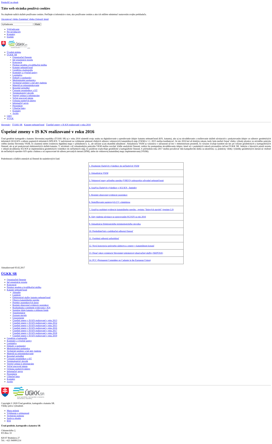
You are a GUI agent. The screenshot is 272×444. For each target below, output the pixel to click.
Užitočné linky (19, 108)
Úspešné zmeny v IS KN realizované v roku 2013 (34, 320)
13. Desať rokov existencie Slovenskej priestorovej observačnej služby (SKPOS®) (126, 253)
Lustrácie (16, 295)
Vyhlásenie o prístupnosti (18, 413)
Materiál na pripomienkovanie (25, 85)
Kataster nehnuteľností (22, 67)
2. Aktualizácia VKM (98, 173)
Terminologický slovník (23, 93)
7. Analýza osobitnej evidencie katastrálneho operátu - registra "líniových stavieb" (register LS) (131, 209)
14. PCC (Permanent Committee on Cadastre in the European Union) (120, 260)
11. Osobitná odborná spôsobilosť (104, 238)
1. (90, 166)
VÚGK (10, 118)
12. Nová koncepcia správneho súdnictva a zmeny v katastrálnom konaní (121, 246)
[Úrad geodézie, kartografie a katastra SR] (14, 47)
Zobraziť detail (42, 19)
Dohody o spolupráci (21, 77)
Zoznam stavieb (19, 315)
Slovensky (5, 124)
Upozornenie (18, 318)
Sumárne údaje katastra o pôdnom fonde (30, 310)
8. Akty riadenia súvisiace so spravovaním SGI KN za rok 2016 (117, 217)
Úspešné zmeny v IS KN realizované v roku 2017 (34, 330)
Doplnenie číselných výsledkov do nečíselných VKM (115, 166)
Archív (15, 113)
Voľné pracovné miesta (22, 98)
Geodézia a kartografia (22, 70)
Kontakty (11, 34)
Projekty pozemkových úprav (25, 302)
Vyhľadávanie (13, 29)
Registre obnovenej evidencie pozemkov (30, 305)
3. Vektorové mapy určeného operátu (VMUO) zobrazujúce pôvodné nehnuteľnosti (126, 180)
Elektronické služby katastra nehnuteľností (31, 297)
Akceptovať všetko (10, 19)
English (10, 37)
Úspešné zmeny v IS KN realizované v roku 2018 (34, 333)
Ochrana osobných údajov (24, 100)
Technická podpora (15, 416)
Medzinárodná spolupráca (24, 80)
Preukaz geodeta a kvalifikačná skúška (29, 65)
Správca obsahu (14, 418)
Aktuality (16, 292)
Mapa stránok (13, 410)
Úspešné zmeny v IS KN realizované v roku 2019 (34, 336)
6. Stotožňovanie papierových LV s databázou (109, 202)
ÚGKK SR (12, 55)
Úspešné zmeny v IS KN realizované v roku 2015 (34, 325)
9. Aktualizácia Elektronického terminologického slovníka (115, 224)
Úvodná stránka (14, 52)
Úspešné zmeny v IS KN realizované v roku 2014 (34, 323)
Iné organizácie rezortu (22, 60)
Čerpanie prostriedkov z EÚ (25, 90)
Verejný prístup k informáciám (26, 95)
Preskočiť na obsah (9, 2)
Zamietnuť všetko (27, 19)
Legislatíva (17, 75)
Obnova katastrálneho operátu (25, 300)
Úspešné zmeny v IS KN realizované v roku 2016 (68, 124)
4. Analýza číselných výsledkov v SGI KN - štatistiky (113, 188)
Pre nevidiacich (14, 32)
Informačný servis (20, 103)
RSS (9, 421)
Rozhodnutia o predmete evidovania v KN (31, 307)
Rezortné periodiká (20, 88)
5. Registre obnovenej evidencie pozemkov (108, 195)
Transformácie (18, 313)
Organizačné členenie (22, 57)
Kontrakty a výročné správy (24, 72)
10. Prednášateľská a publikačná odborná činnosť (111, 231)
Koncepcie (17, 62)
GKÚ (9, 116)
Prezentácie (17, 106)
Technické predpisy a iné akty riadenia (29, 83)
